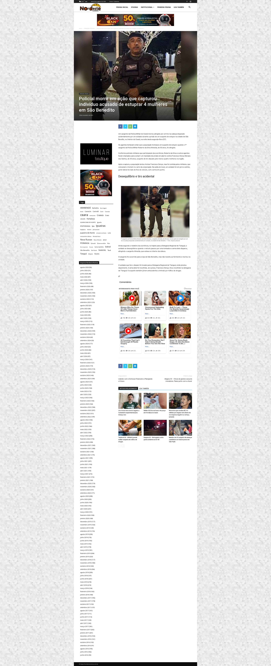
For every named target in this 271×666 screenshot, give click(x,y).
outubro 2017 (85, 604)
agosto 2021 (84, 458)
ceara (84, 215)
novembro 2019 (85, 525)
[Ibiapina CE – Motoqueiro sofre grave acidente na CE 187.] (155, 428)
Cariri (101, 211)
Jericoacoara (96, 229)
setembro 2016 (85, 645)
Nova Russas (86, 240)
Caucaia (107, 211)
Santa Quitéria (99, 247)
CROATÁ (82, 219)
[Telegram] (135, 126)
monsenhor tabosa (85, 236)
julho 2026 (84, 270)
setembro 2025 (85, 302)
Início (80, 28)
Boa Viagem (103, 208)
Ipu (93, 226)
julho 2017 (84, 614)
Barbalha (95, 208)
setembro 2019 (85, 531)
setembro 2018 (85, 569)
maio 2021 (84, 468)
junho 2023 (84, 388)
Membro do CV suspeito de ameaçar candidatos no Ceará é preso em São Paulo (180, 439)
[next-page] (123, 446)
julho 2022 (84, 423)
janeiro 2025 (84, 328)
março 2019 (84, 550)
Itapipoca (83, 229)
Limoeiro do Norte (101, 233)
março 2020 (84, 512)
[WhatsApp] (130, 126)
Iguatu (99, 222)
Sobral (108, 247)
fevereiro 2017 (85, 630)
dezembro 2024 (85, 331)
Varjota (96, 254)
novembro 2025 (85, 296)
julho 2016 (84, 652)
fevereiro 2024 (85, 363)
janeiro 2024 (84, 366)
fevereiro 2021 (85, 477)
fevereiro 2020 (85, 515)
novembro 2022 (85, 410)
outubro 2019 (85, 528)
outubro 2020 (85, 490)
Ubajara (90, 254)
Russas (91, 247)
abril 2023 (83, 394)
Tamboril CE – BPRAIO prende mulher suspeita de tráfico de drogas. (127, 439)
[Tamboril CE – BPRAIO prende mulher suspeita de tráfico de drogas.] (129, 428)
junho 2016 (84, 655)
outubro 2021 (85, 452)
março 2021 (84, 474)
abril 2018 (83, 585)
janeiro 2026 (84, 290)
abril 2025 (83, 318)
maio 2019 (84, 544)
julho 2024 (84, 347)
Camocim (88, 211)
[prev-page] (119, 446)
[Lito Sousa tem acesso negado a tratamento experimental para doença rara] (129, 401)
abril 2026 (83, 280)
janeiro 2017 (84, 633)
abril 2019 (83, 547)
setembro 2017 (85, 607)
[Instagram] (190, 1)
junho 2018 (84, 579)
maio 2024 (84, 353)
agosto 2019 (84, 534)
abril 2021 (83, 471)
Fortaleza (91, 219)
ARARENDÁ (85, 208)
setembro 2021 (85, 455)
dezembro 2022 (85, 407)
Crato (107, 215)
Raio (108, 243)
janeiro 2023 (84, 404)
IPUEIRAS (134, 7)
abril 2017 (83, 623)
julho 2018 (84, 576)
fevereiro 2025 (85, 325)
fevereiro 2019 (85, 553)
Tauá (109, 250)
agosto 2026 (84, 267)
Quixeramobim (101, 243)
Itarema (89, 229)
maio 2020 (84, 506)
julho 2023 (84, 385)
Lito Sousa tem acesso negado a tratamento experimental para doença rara (128, 413)
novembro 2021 (85, 448)
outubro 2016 (85, 642)
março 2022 (84, 436)
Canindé (96, 211)
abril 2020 (83, 509)
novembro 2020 (85, 487)
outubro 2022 (85, 414)
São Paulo (94, 250)
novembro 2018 (85, 563)
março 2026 (84, 283)
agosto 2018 (84, 572)
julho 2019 (84, 537)
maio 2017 (84, 620)
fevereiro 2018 (85, 591)
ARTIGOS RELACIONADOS (128, 388)
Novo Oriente (98, 240)
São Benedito (85, 250)
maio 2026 (84, 277)
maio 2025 (84, 315)
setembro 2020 (85, 493)
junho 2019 (84, 541)
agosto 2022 (84, 420)
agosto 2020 (84, 496)
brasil (81, 211)
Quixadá (93, 243)
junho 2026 (84, 274)
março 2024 (84, 359)
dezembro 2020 (85, 483)
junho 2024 (84, 350)
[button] (189, 7)
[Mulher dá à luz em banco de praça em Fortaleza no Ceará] (155, 401)
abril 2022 (83, 433)
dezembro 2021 (85, 445)
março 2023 (84, 398)
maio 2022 (84, 429)
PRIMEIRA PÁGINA (164, 7)
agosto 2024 (84, 344)
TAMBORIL (102, 250)
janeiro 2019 (84, 557)
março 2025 (84, 321)
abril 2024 (83, 356)
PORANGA (84, 243)
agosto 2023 (84, 382)
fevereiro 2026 (85, 286)
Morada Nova (96, 236)
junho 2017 (84, 617)
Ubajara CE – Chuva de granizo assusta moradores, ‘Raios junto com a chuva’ (178, 380)
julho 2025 (84, 309)
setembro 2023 (85, 379)
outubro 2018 (85, 566)
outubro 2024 (85, 337)
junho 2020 (84, 502)
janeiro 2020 (84, 518)
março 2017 (84, 626)
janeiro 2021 (84, 480)
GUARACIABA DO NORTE (88, 222)
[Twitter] (125, 126)
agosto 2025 (84, 305)
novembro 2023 (85, 372)
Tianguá (83, 254)
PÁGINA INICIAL (122, 7)
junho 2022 (84, 426)
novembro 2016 (85, 639)
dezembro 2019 (85, 522)
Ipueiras (100, 226)
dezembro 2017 (85, 598)
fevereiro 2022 (85, 439)
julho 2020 (84, 499)
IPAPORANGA (85, 226)
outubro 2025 (85, 299)
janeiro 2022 (84, 442)
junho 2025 (84, 312)
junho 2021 (84, 464)
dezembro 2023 (85, 369)
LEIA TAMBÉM (179, 7)
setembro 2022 (85, 417)
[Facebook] (187, 1)
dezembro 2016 (85, 636)
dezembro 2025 (85, 293)
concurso (92, 215)
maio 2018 (84, 582)
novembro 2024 (85, 334)
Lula (109, 233)
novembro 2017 (85, 601)
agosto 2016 (84, 649)
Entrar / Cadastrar (114, 1)
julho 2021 (84, 461)
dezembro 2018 (85, 560)
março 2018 (84, 588)
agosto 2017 (84, 611)
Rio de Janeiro (84, 247)
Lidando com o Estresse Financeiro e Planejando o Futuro (135, 380)
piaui (105, 240)
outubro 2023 (85, 375)
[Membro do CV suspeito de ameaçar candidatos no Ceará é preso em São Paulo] (180, 428)
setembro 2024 (85, 340)
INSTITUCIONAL (147, 7)
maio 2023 (84, 391)
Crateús (100, 215)
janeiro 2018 (84, 595)
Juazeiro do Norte (87, 233)
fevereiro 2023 (85, 401)
